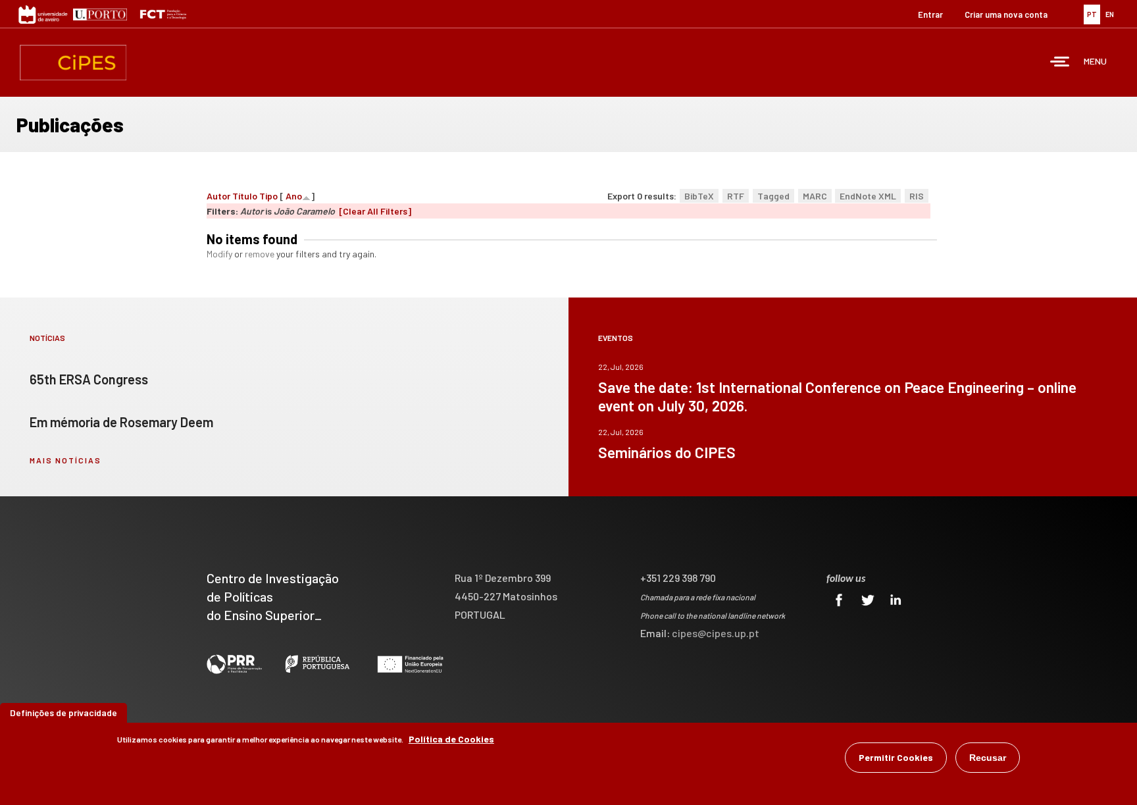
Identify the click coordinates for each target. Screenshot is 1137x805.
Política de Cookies (451, 738)
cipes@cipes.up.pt (715, 633)
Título (244, 195)
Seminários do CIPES (667, 452)
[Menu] (1060, 62)
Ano (294, 195)
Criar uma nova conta (1006, 14)
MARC (815, 195)
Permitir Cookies (896, 757)
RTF (735, 195)
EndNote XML (868, 195)
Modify (219, 253)
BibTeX (699, 195)
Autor (218, 195)
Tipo (268, 195)
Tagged (773, 195)
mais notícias (65, 460)
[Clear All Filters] (375, 211)
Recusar (987, 757)
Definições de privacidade (63, 712)
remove (259, 253)
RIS (916, 195)
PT (1092, 14)
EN (1109, 14)
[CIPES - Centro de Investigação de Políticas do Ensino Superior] (73, 62)
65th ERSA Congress (89, 379)
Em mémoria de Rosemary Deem (121, 422)
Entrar (930, 14)
